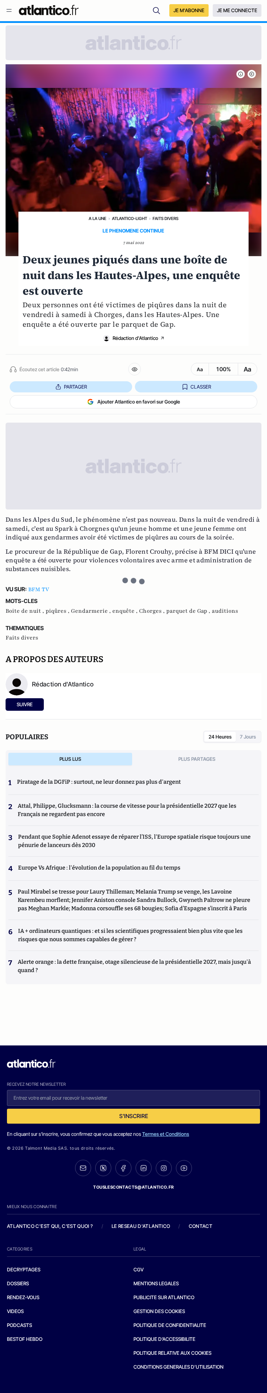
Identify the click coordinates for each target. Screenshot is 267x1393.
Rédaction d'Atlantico (135, 338)
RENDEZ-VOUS (23, 1297)
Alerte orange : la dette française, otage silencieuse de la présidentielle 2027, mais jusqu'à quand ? (134, 966)
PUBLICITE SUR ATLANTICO (164, 1297)
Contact (200, 1226)
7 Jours (248, 737)
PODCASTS (19, 1325)
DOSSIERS (18, 1283)
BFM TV (38, 589)
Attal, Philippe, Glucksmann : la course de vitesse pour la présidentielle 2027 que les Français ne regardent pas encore (127, 810)
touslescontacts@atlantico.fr (133, 1187)
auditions (225, 611)
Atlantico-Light (129, 218)
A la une (97, 218)
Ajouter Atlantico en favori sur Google (138, 402)
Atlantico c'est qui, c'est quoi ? (50, 1226)
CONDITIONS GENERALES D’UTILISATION (179, 1367)
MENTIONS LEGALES (156, 1283)
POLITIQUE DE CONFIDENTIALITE (170, 1325)
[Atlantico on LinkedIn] (144, 1168)
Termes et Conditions (165, 1134)
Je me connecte (237, 10)
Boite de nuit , (26, 611)
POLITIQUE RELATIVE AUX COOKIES (172, 1353)
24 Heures (220, 737)
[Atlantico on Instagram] (164, 1168)
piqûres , (58, 611)
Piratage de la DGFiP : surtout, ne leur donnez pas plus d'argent (99, 782)
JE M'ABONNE (188, 10)
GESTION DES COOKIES (159, 1311)
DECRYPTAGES (23, 1269)
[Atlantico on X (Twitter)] (103, 1168)
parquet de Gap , (189, 611)
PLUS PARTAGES (197, 759)
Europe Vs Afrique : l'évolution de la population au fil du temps (99, 867)
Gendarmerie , (91, 611)
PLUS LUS (70, 759)
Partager (75, 387)
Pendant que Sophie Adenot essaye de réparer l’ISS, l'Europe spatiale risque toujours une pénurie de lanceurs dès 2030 (134, 840)
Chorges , (152, 611)
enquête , (125, 611)
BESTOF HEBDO (24, 1339)
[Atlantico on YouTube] (184, 1168)
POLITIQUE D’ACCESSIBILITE (164, 1339)
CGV (139, 1269)
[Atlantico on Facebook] (123, 1168)
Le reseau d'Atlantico (141, 1226)
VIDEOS (15, 1311)
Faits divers (165, 218)
